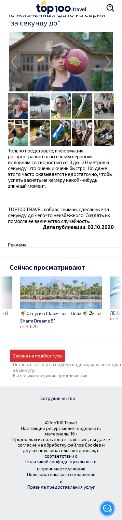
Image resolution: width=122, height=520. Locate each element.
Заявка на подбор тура (37, 355)
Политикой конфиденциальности (61, 461)
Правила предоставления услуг (61, 487)
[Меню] (11, 7)
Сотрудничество (57, 398)
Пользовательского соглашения (61, 474)
